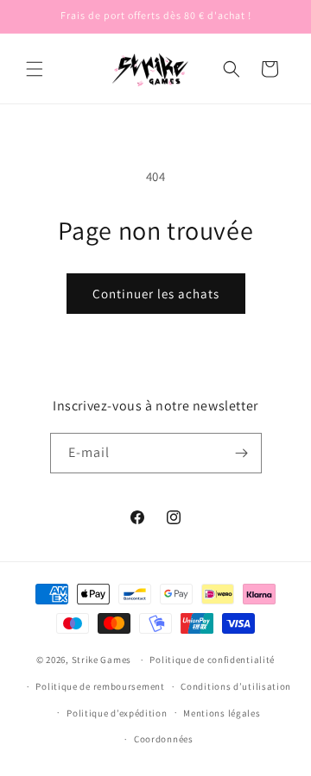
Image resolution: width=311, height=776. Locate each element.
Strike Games (101, 660)
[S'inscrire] (242, 453)
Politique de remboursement (99, 686)
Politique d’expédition (117, 713)
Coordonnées (164, 739)
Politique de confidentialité (212, 660)
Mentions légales (221, 713)
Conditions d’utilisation (236, 686)
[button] (35, 69)
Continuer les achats (155, 293)
